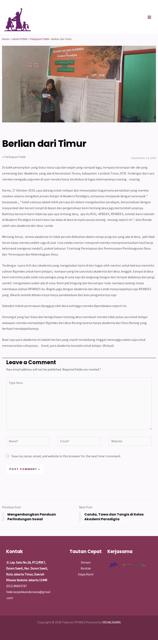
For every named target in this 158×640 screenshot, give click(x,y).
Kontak (86, 568)
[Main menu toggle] (149, 17)
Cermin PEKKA (19, 39)
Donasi (86, 562)
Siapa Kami (85, 574)
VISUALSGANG (111, 622)
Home (5, 39)
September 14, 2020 (143, 158)
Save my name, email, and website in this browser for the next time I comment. (66, 456)
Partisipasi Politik (39, 39)
